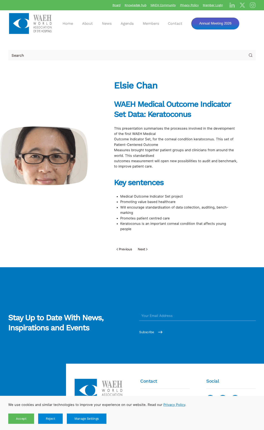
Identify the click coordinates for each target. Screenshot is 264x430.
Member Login (213, 5)
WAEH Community (163, 5)
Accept (21, 419)
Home (67, 23)
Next (141, 249)
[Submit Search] (250, 55)
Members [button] (151, 23)
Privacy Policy (189, 5)
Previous (125, 249)
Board (116, 5)
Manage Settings (86, 419)
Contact (175, 23)
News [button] (107, 23)
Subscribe (146, 332)
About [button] (87, 23)
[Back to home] (30, 23)
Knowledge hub (135, 5)
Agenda (127, 23)
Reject (50, 419)
